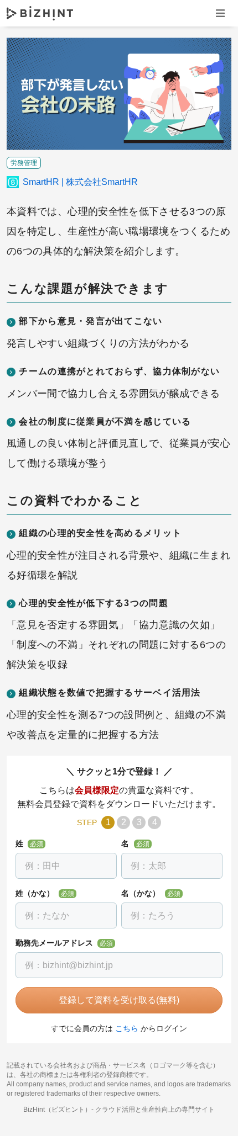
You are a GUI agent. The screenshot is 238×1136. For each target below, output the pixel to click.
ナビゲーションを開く (220, 13)
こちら (126, 1028)
